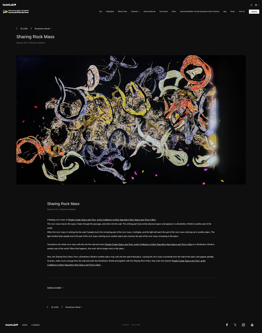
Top (100, 11)
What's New (122, 11)
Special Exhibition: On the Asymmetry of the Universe (199, 11)
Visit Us (242, 11)
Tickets (254, 12)
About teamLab (149, 11)
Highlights (110, 11)
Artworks (134, 11)
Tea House (163, 11)
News (232, 11)
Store (174, 11)
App (225, 11)
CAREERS (35, 325)
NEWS (24, 325)
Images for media (54, 288)
